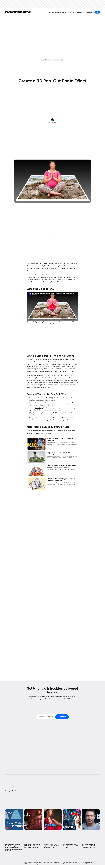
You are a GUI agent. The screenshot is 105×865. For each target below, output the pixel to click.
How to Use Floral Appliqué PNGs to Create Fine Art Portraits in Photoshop (32, 845)
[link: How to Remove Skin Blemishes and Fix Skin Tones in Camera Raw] (91, 830)
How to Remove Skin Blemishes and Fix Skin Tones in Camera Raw (89, 845)
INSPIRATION (71, 12)
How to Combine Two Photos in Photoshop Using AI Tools (71, 845)
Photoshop (51, 263)
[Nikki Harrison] (27, 828)
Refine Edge (39, 408)
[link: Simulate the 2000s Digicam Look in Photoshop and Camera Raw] (53, 830)
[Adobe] (8, 828)
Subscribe (62, 717)
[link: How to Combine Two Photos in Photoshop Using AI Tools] (72, 830)
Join (97, 12)
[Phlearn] (46, 828)
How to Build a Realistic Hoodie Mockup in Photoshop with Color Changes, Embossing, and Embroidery (13, 847)
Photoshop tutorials (47, 59)
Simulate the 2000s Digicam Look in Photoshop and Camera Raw (52, 845)
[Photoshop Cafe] (65, 828)
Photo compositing (58, 59)
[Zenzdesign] (84, 828)
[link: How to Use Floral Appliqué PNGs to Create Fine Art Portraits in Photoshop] (33, 830)
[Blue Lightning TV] (52, 119)
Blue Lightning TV (52, 122)
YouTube (53, 323)
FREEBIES (79, 12)
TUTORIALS (50, 12)
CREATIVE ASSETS (60, 12)
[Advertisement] (52, 4)
